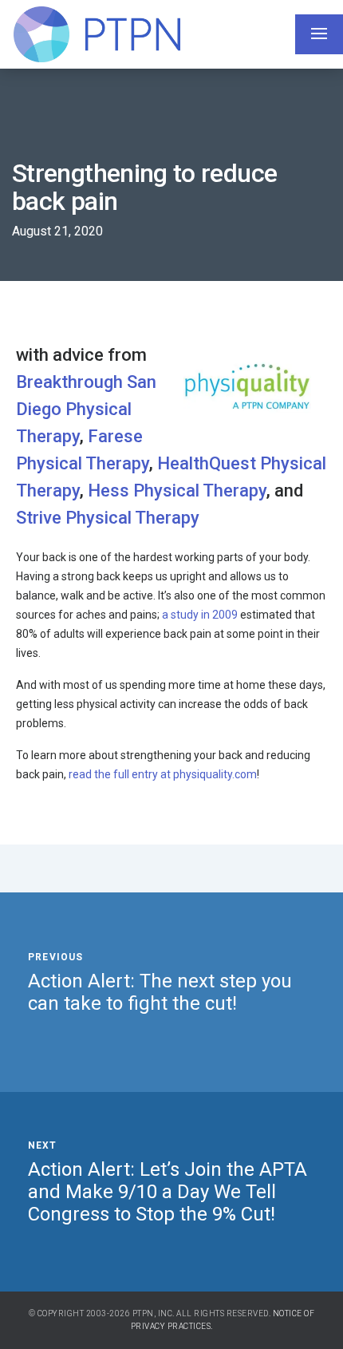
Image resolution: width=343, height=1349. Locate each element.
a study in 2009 (200, 614)
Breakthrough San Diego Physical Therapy (86, 409)
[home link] (96, 34)
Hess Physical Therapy (177, 490)
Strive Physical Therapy (107, 518)
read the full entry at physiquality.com (163, 774)
